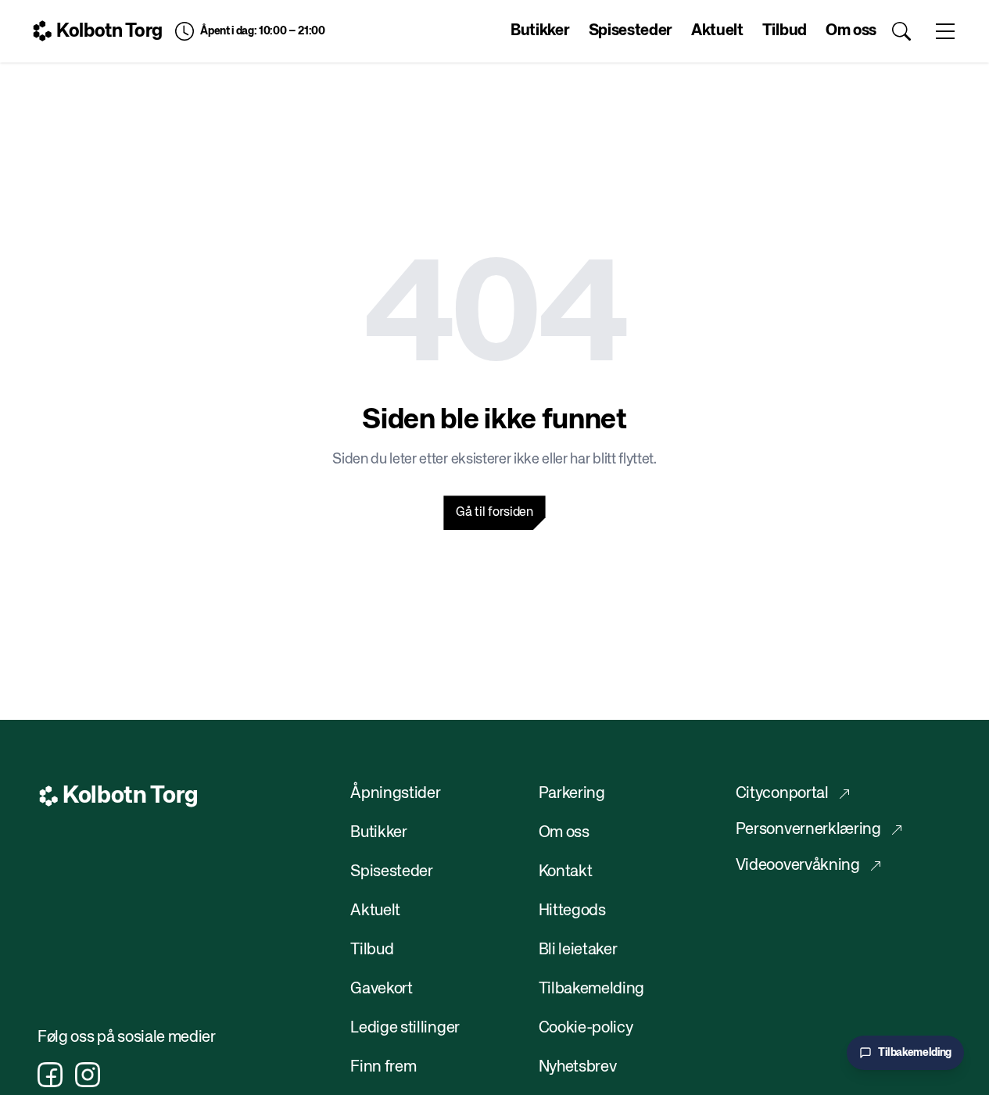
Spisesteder (630, 31)
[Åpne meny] (945, 31)
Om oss (851, 31)
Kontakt (566, 872)
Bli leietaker (578, 950)
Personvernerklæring (808, 829)
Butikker (540, 31)
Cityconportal (782, 793)
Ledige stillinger (405, 1028)
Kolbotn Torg (109, 31)
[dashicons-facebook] (50, 1074)
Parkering (572, 793)
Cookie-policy (586, 1028)
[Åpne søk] (901, 31)
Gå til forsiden (494, 512)
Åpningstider (395, 793)
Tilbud (784, 31)
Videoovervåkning (798, 865)
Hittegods (572, 911)
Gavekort (381, 989)
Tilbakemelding (592, 989)
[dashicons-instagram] (87, 1074)
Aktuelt (717, 31)
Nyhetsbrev (578, 1067)
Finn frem (383, 1067)
